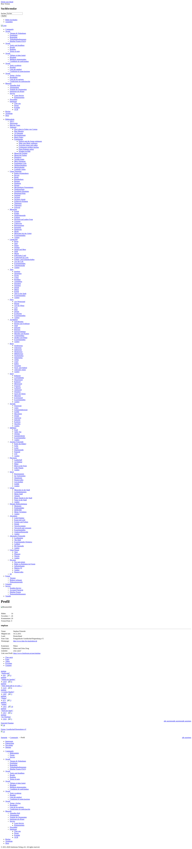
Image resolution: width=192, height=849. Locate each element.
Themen (13, 578)
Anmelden (9, 22)
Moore (16, 253)
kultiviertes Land (20, 255)
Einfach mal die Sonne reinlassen (30, 141)
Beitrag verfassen (16, 580)
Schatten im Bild (24, 151)
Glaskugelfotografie (21, 532)
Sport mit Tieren (20, 394)
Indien (16, 364)
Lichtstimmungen (20, 492)
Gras (16, 308)
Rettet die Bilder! (20, 444)
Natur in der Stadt (20, 500)
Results (12, 47)
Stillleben (13, 428)
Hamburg (17, 183)
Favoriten (8, 663)
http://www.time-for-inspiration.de (25, 641)
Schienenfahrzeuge (21, 410)
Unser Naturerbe (15, 171)
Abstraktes (13, 516)
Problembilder (19, 508)
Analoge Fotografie (16, 442)
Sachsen (17, 197)
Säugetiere (18, 273)
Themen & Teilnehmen (18, 33)
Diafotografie (19, 450)
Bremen (17, 181)
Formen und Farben (21, 522)
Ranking (13, 49)
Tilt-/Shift (17, 540)
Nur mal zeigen (19, 562)
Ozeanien (17, 366)
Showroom (14, 123)
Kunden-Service (15, 588)
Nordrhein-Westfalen (21, 191)
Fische (16, 275)
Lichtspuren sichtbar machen (29, 147)
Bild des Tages (15, 125)
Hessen (16, 185)
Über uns (17, 103)
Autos (16, 408)
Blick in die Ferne (20, 466)
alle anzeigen (186, 721)
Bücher (7, 111)
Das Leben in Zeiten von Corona (25, 129)
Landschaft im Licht (21, 257)
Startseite (4, 737)
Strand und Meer (20, 249)
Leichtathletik (19, 378)
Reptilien (17, 279)
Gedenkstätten (19, 336)
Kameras (17, 422)
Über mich (9, 657)
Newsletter (13, 99)
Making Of (18, 568)
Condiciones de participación (20, 81)
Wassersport (18, 380)
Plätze (16, 464)
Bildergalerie (9, 119)
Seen (16, 243)
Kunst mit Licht (19, 520)
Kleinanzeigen (19, 97)
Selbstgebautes (19, 566)
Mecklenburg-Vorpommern (23, 187)
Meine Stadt (18, 494)
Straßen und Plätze (20, 338)
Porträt (16, 211)
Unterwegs (18, 223)
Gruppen (17, 221)
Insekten (17, 271)
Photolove (17, 157)
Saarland (17, 195)
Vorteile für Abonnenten (18, 89)
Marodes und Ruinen (21, 334)
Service (12, 93)
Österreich (17, 205)
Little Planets (18, 468)
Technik (12, 404)
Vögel (16, 277)
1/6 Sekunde (18, 133)
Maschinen (18, 414)
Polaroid (17, 452)
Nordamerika (18, 356)
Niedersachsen (19, 189)
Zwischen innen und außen (28, 145)
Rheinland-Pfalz (20, 193)
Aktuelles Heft (15, 85)
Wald (16, 251)
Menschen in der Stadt (22, 490)
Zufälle (16, 484)
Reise (12, 344)
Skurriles (17, 424)
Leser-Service (19, 95)
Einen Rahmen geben (26, 149)
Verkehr (17, 496)
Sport (12, 374)
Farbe (16, 446)
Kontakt (17, 107)
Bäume (16, 304)
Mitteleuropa (18, 354)
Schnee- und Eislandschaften (24, 259)
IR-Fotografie (19, 546)
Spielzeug (17, 418)
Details (16, 287)
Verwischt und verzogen (22, 528)
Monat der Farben (20, 155)
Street (12, 472)
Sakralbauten (18, 322)
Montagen (17, 506)
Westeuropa (18, 352)
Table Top (17, 432)
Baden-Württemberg (21, 173)
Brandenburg (18, 179)
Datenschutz (9, 743)
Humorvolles (18, 480)
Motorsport (18, 384)
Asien (16, 362)
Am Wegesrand (19, 302)
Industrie (17, 328)
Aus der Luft (18, 261)
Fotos (7, 659)
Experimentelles (19, 235)
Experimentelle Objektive (23, 542)
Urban (12, 488)
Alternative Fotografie (17, 536)
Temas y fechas (15, 75)
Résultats (13, 57)
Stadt (16, 326)
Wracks (16, 556)
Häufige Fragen (15, 592)
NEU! (12, 121)
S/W (15, 454)
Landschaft (14, 239)
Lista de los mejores (17, 79)
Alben (7, 661)
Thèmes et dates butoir (18, 55)
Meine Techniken (20, 512)
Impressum (9, 741)
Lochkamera (18, 538)
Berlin (16, 177)
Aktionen (13, 127)
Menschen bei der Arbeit (22, 233)
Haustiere (17, 283)
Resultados (13, 77)
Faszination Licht (20, 163)
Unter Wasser (14, 550)
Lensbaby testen (20, 169)
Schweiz (17, 207)
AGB (16, 109)
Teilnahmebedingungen (18, 39)
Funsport (17, 386)
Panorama (13, 458)
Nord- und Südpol (20, 368)
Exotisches (18, 314)
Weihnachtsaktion (20, 165)
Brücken (17, 330)
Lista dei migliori (16, 69)
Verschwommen (20, 526)
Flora (11, 300)
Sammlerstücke (19, 436)
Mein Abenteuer (20, 161)
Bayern (16, 175)
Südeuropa (18, 350)
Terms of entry (15, 51)
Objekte (17, 434)
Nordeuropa (18, 346)
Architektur (14, 320)
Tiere (11, 269)
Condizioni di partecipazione (20, 71)
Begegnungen (19, 225)
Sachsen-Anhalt (19, 199)
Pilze (16, 310)
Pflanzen (17, 554)
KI (11, 574)
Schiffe (16, 412)
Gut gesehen (18, 482)
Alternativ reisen (20, 370)
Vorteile (8, 596)
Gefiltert (17, 544)
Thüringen (18, 203)
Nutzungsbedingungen (18, 594)
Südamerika (18, 358)
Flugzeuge (18, 406)
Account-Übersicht (16, 590)
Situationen (18, 478)
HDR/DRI (18, 510)
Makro (16, 289)
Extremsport (18, 398)
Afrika (16, 360)
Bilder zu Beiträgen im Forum (24, 564)
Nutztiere (17, 285)
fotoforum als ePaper (17, 91)
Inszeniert (17, 227)
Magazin (8, 83)
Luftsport (17, 388)
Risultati (13, 67)
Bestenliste (13, 37)
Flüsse (16, 245)
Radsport (17, 382)
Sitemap (8, 747)
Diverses (13, 560)
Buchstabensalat (20, 135)
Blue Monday (19, 131)
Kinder (16, 213)
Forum (7, 576)
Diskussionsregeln (16, 582)
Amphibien (18, 281)
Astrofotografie (19, 265)
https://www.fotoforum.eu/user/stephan (26, 653)
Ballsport (17, 376)
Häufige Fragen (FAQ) (18, 41)
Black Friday (18, 137)
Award (7, 31)
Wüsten (17, 247)
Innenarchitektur (20, 332)
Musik (16, 231)
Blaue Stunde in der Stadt (23, 498)
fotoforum (13, 101)
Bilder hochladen (11, 20)
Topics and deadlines (17, 45)
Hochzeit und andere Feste (23, 219)
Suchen (4, 13)
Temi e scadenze (15, 65)
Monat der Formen (20, 153)
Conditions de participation (19, 61)
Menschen (13, 209)
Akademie (9, 113)
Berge (16, 241)
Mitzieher (17, 396)
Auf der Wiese (19, 306)
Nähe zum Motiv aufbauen (28, 143)
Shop (7, 115)
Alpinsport (18, 390)
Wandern (17, 392)
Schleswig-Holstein (21, 201)
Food (16, 430)
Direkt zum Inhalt (7, 2)
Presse (16, 105)
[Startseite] (3, 25)
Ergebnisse (13, 35)
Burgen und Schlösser (22, 324)
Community (9, 29)
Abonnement (14, 87)
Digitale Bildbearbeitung (18, 504)
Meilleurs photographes (18, 59)
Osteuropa (17, 348)
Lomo (16, 448)
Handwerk (18, 229)
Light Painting (19, 518)
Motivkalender (19, 167)
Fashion (17, 217)
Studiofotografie (20, 215)
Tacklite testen (19, 159)
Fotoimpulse (18, 139)
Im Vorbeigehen (19, 476)
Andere (16, 237)
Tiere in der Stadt (20, 294)
